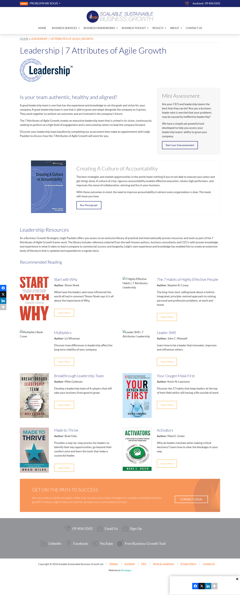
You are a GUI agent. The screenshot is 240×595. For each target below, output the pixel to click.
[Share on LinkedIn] (3, 301)
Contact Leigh (191, 499)
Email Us (111, 529)
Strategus (126, 570)
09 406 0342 (212, 3)
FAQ (143, 563)
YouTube (106, 544)
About (174, 28)
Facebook (80, 544)
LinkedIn (54, 544)
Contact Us (194, 28)
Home (42, 28)
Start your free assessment (180, 145)
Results (158, 28)
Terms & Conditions (163, 563)
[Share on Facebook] (3, 288)
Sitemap (113, 563)
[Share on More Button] (3, 307)
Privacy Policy (188, 563)
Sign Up (136, 529)
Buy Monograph (89, 205)
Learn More (64, 312)
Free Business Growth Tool (145, 544)
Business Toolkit (134, 28)
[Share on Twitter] (3, 294)
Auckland (129, 563)
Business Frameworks (99, 28)
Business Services (64, 28)
